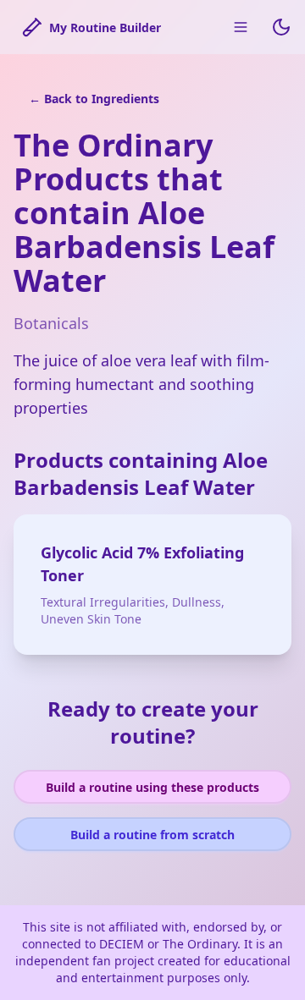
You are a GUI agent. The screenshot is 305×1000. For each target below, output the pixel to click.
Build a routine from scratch (152, 835)
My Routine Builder (105, 27)
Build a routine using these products (152, 787)
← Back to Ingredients (94, 99)
